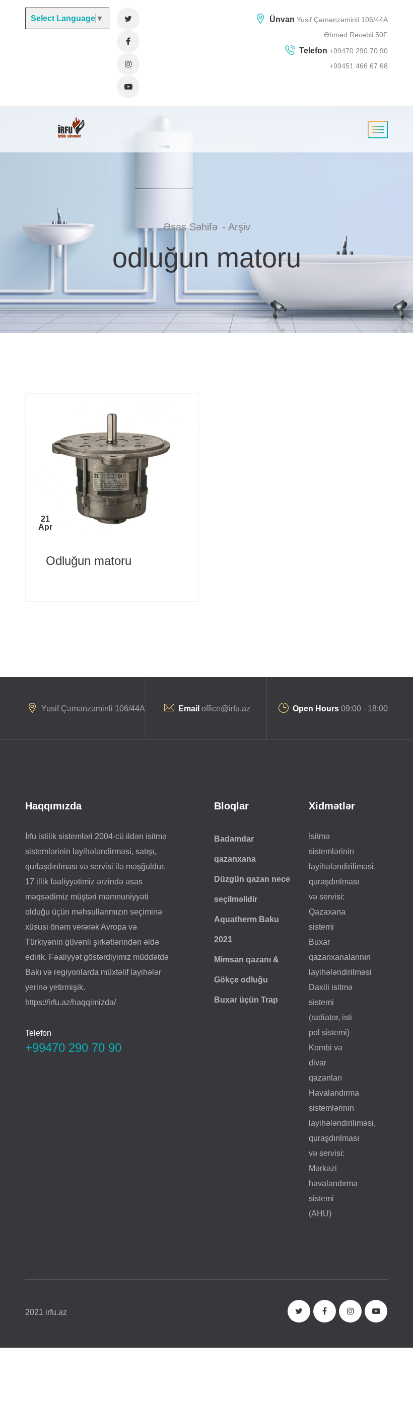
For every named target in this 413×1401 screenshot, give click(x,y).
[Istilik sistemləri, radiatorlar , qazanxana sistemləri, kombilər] (69, 127)
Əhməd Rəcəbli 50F (356, 35)
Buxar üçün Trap (246, 1000)
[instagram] (128, 64)
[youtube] (128, 86)
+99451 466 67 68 (358, 66)
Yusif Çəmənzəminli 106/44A (342, 20)
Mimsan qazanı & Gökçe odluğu (246, 969)
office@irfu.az (225, 708)
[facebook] (128, 41)
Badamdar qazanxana (235, 849)
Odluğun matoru (88, 560)
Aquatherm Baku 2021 (246, 929)
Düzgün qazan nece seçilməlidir (252, 889)
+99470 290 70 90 (357, 51)
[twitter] (128, 19)
